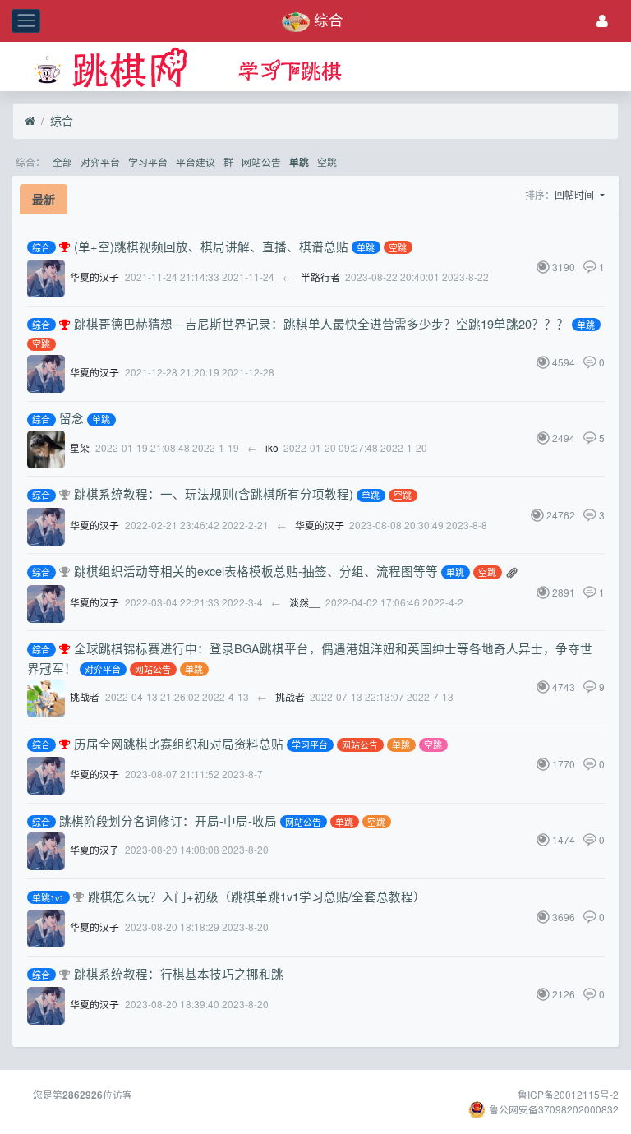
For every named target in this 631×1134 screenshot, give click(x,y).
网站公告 (261, 161)
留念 (71, 417)
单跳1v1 (48, 897)
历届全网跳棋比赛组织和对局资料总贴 (178, 743)
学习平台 (148, 161)
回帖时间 (575, 194)
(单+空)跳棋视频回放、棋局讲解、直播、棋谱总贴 (211, 246)
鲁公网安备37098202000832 (554, 1109)
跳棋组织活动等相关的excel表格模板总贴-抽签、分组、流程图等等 (256, 570)
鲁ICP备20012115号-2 (568, 1094)
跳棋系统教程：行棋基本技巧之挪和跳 (178, 973)
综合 (61, 120)
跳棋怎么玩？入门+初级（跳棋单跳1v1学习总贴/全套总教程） (257, 896)
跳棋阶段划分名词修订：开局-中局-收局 (168, 820)
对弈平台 (100, 161)
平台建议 (195, 161)
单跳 (299, 162)
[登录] (602, 21)
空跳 (327, 161)
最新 (43, 199)
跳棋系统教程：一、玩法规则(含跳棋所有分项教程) (213, 493)
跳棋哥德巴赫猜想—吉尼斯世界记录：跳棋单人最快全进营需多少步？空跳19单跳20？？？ (321, 323)
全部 (62, 161)
